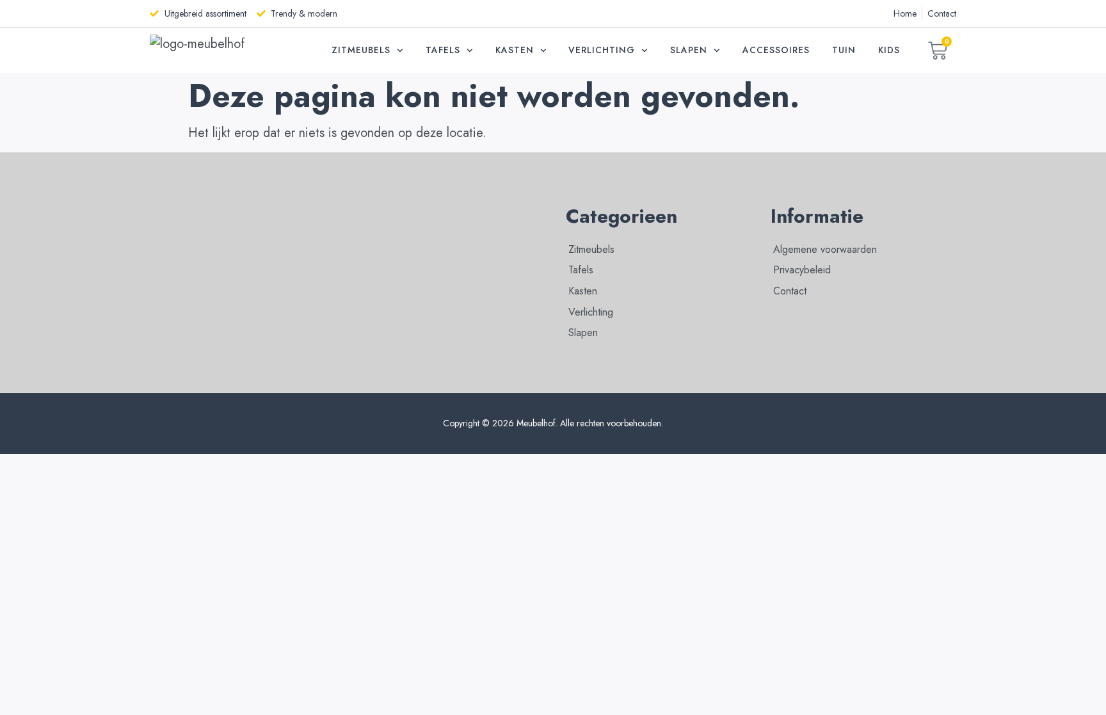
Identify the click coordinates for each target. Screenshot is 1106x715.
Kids (889, 50)
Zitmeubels (361, 50)
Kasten (514, 50)
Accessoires (776, 50)
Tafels (443, 50)
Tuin (844, 50)
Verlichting (601, 50)
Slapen (688, 50)
